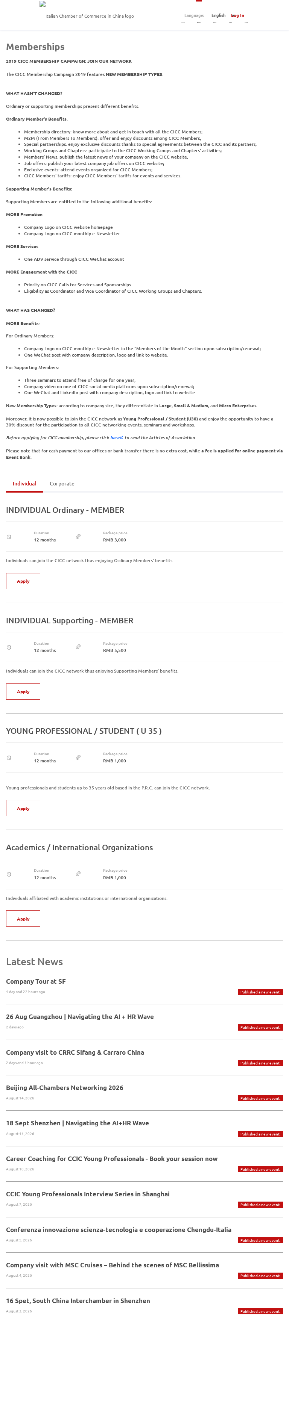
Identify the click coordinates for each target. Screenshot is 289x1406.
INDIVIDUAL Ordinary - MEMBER (65, 510)
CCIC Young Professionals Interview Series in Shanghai (88, 1194)
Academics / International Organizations (79, 847)
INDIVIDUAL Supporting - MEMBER (69, 620)
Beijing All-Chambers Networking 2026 (64, 1087)
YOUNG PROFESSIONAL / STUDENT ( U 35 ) (84, 731)
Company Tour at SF (36, 981)
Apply (23, 581)
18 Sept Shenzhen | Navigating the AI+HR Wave (77, 1123)
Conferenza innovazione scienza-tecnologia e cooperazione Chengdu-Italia (118, 1229)
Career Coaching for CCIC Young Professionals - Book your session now (112, 1158)
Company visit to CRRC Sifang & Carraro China (75, 1052)
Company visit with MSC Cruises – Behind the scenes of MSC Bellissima (112, 1265)
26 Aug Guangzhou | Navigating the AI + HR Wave (80, 1016)
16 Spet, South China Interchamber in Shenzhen (78, 1300)
